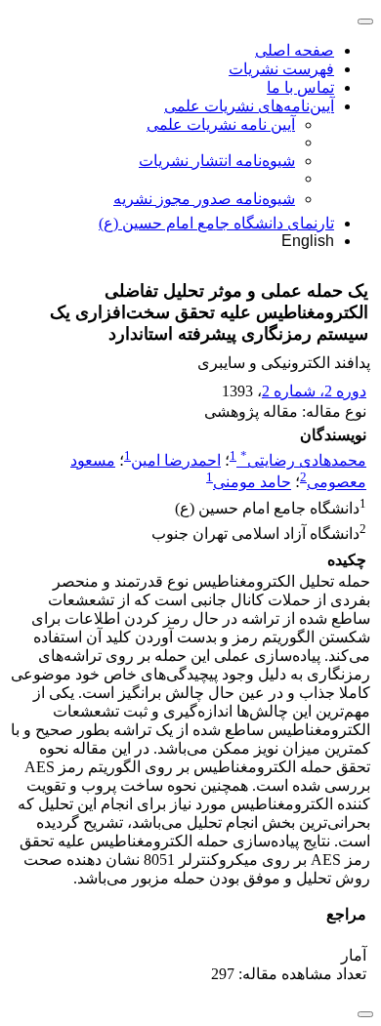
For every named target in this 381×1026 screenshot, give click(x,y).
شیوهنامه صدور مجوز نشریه (204, 198)
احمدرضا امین (176, 460)
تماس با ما (300, 87)
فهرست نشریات (281, 69)
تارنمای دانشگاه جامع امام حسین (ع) (216, 223)
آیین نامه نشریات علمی (221, 124)
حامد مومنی (252, 482)
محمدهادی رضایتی (303, 460)
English (307, 240)
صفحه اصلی (294, 50)
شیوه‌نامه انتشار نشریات (217, 160)
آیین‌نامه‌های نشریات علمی (249, 106)
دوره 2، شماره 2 (314, 391)
